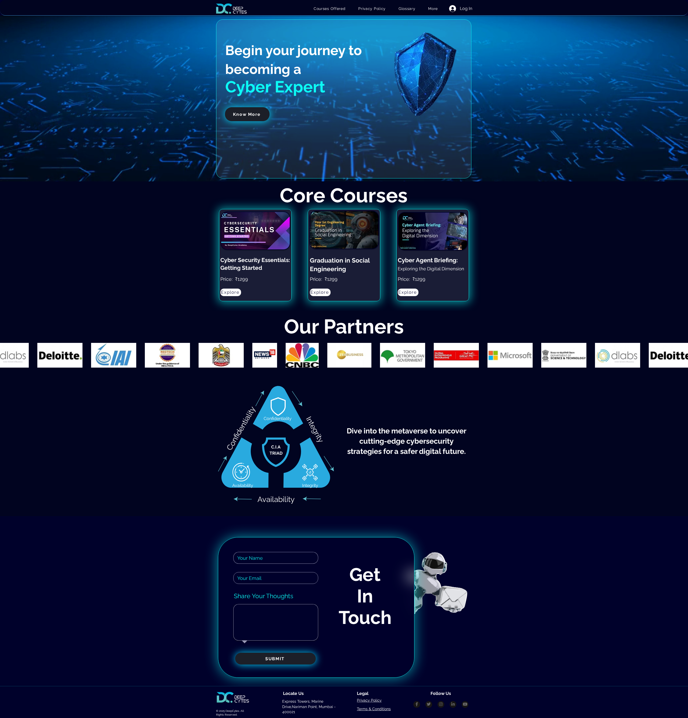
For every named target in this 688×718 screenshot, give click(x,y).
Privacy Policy (369, 700)
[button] (433, 8)
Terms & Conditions (374, 709)
